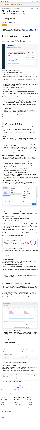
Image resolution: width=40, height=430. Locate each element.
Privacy (5, 425)
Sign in (37, 1)
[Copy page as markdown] (24, 14)
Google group (29, 402)
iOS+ (5, 25)
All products (3, 420)
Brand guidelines (30, 405)
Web (15, 25)
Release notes (29, 404)
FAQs (28, 407)
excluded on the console (8, 253)
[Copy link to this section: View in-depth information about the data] (23, 256)
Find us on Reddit (17, 400)
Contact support (29, 399)
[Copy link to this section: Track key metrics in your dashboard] (31, 36)
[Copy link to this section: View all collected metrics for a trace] (21, 216)
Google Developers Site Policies (32, 390)
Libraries (2, 404)
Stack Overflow (29, 400)
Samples (2, 402)
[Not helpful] (37, 8)
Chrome (2, 415)
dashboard (12, 89)
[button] (20, 114)
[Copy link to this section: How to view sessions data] (16, 342)
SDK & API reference (4, 400)
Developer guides (4, 399)
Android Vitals (8, 105)
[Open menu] (2, 1)
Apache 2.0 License (18, 390)
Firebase (3, 8)
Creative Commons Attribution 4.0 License (31, 389)
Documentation (5, 4)
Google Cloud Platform (5, 419)
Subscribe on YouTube (17, 404)
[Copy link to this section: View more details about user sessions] (32, 283)
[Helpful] (35, 8)
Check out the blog (17, 399)
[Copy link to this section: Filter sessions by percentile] (17, 365)
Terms (2, 425)
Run (22, 8)
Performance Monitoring (17, 4)
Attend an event (17, 405)
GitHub (2, 405)
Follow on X (16, 402)
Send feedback (34, 11)
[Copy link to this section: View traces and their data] (23, 124)
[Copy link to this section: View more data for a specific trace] (25, 155)
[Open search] (25, 1)
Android (10, 25)
